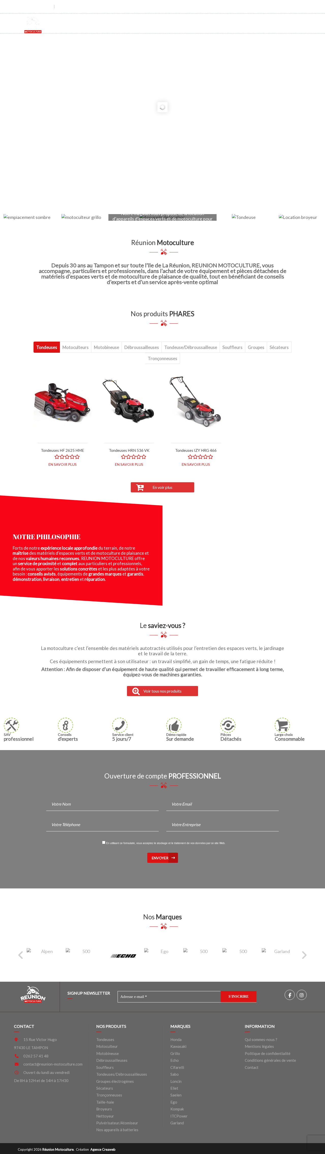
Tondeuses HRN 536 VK (129, 450)
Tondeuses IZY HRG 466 (196, 450)
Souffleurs (105, 1067)
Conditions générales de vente (270, 1060)
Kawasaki (178, 1046)
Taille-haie (105, 1102)
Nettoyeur (105, 1116)
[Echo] (123, 955)
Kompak (177, 1109)
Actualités (243, 22)
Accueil (122, 22)
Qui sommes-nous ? (198, 22)
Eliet (174, 1088)
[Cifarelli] (84, 955)
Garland (177, 1123)
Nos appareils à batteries (117, 1129)
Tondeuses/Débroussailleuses (121, 1074)
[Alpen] (45, 955)
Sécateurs (104, 1088)
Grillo (175, 1053)
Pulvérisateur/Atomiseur (117, 1123)
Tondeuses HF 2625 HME (62, 450)
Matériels (152, 22)
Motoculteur (107, 1046)
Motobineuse (107, 1053)
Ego (173, 1102)
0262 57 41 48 (35, 1056)
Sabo (174, 1074)
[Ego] (162, 955)
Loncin (176, 1081)
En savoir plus (62, 464)
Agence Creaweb (103, 1149)
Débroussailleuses (111, 1060)
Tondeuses (105, 1039)
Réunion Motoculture (58, 1149)
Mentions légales (259, 1046)
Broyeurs (104, 1109)
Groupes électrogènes (115, 1081)
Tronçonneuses (109, 1095)
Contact (277, 22)
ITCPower (179, 1116)
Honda (176, 1039)
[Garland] (280, 955)
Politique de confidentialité (267, 1053)
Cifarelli (177, 1067)
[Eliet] (201, 955)
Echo (174, 1060)
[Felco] (240, 955)
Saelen (176, 1095)
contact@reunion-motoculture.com (53, 1064)
